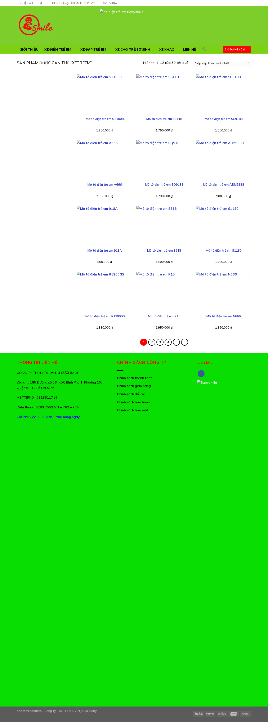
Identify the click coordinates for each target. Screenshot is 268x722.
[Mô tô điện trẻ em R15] (164, 291)
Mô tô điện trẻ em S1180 (224, 250)
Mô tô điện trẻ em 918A (104, 250)
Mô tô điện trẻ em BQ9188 (164, 185)
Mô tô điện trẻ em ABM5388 (223, 185)
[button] (204, 48)
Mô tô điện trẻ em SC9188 (224, 119)
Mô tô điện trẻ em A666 (104, 185)
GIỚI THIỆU (29, 49)
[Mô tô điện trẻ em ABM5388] (223, 160)
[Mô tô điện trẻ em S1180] (223, 226)
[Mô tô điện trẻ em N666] (223, 291)
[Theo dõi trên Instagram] (241, 3)
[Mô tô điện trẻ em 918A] (104, 226)
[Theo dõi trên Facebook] (237, 3)
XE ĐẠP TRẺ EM (93, 49)
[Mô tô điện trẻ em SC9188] (223, 94)
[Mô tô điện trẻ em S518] (164, 226)
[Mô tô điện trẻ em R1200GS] (104, 291)
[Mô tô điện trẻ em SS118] (164, 94)
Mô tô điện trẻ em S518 (164, 250)
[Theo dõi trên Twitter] (245, 3)
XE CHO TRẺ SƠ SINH (132, 49)
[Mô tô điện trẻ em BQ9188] (164, 160)
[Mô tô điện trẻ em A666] (104, 160)
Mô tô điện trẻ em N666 (223, 316)
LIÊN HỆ (189, 49)
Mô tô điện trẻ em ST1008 (105, 119)
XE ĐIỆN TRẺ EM (57, 49)
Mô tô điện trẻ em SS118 (164, 119)
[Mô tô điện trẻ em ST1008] (104, 94)
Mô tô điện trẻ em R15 (164, 316)
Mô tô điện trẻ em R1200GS (105, 316)
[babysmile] (55, 25)
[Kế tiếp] (184, 342)
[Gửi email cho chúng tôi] (249, 3)
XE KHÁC (166, 49)
